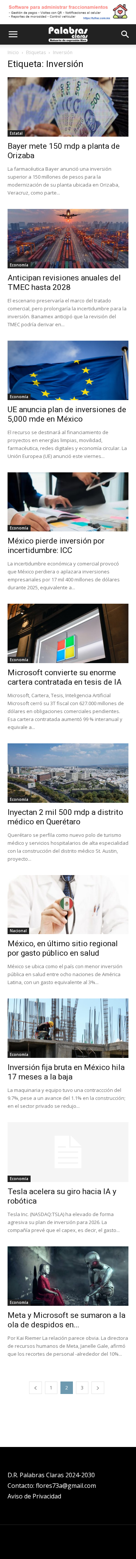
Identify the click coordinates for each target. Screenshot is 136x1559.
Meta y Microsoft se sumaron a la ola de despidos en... (66, 1320)
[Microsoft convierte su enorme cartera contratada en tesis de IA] (68, 633)
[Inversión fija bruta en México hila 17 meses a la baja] (68, 1028)
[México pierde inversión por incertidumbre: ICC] (68, 502)
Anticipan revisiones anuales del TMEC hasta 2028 (64, 282)
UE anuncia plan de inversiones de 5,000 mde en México (67, 414)
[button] (13, 34)
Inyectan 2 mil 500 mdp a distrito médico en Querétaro (65, 817)
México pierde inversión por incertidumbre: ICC (56, 545)
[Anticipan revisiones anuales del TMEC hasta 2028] (68, 238)
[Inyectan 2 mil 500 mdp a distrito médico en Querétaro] (68, 773)
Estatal (16, 133)
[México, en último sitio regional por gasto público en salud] (68, 904)
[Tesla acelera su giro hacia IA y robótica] (68, 1152)
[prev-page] (35, 1387)
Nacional (18, 930)
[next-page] (97, 1387)
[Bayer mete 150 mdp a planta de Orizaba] (68, 107)
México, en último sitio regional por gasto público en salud (63, 948)
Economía (19, 265)
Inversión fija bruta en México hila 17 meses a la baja (66, 1072)
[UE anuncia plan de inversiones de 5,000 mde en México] (68, 370)
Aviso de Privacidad (34, 1496)
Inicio (13, 52)
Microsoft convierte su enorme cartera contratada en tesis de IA (65, 677)
